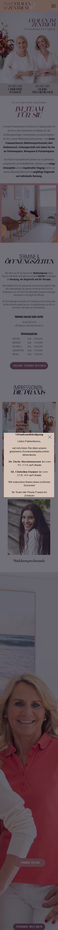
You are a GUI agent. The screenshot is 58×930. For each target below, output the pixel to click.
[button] (50, 437)
